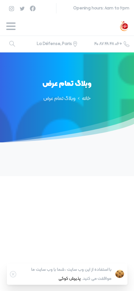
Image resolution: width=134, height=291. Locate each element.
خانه (86, 98)
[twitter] (22, 8)
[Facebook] (32, 8)
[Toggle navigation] (11, 26)
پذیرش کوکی (70, 278)
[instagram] (11, 8)
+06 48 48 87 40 (108, 44)
